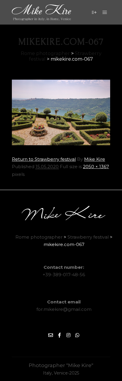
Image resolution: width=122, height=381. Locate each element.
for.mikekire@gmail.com (64, 309)
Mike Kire (94, 159)
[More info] (94, 12)
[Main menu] (104, 12)
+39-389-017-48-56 (64, 274)
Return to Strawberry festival (44, 159)
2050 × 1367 (96, 166)
